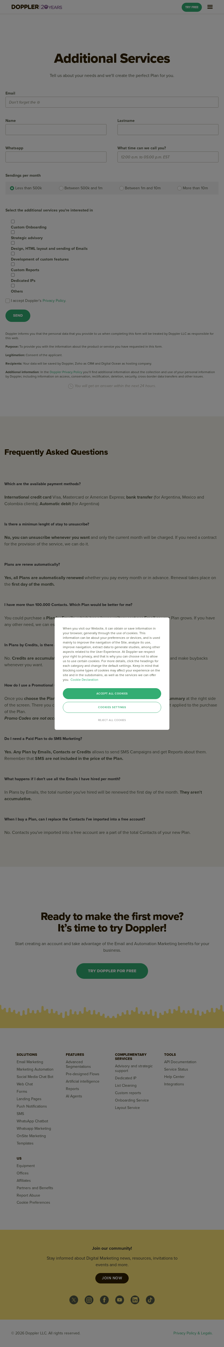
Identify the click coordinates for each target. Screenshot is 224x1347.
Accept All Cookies (112, 693)
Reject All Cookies (112, 720)
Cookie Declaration (84, 680)
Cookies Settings (112, 707)
